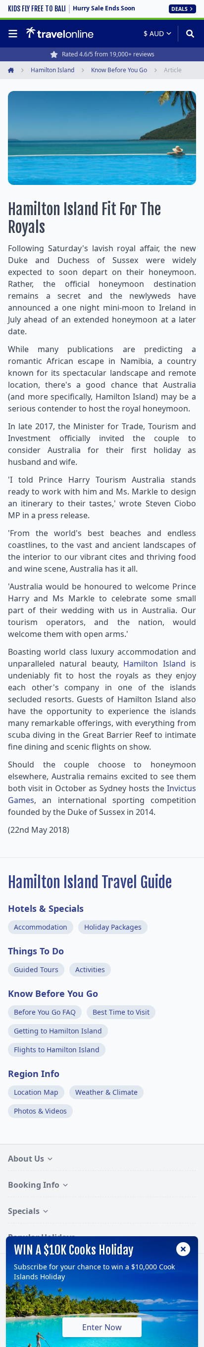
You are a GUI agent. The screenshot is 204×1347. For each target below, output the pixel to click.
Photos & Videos (40, 1111)
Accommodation (40, 927)
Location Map (36, 1092)
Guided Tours (36, 969)
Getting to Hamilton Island (58, 1030)
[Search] (187, 34)
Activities (90, 969)
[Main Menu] (15, 34)
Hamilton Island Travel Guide (90, 882)
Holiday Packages (113, 927)
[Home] (60, 33)
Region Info (33, 1073)
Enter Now (102, 1327)
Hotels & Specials (46, 908)
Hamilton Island (154, 663)
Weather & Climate (106, 1092)
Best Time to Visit (121, 1012)
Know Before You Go (53, 993)
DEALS (179, 8)
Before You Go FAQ (45, 1012)
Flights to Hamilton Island (57, 1049)
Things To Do (36, 951)
